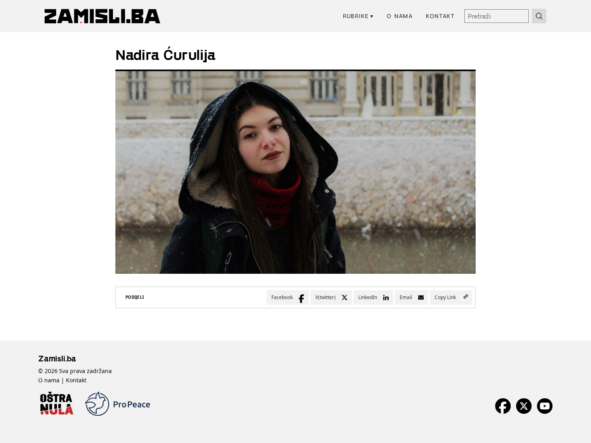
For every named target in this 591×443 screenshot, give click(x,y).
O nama (400, 15)
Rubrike (358, 15)
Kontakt (440, 15)
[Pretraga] (539, 16)
